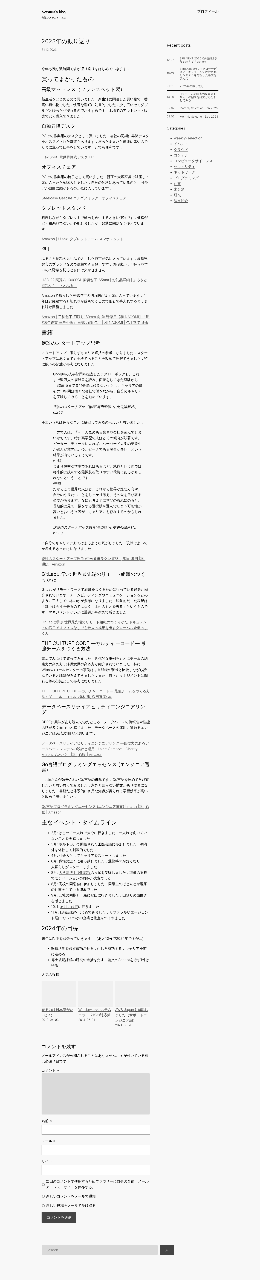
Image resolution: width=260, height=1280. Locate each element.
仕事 (177, 183)
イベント (181, 144)
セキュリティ (184, 166)
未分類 (179, 189)
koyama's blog (54, 11)
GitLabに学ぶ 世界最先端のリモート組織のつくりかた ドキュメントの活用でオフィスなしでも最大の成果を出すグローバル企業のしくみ (95, 628)
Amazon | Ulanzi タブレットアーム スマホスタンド (83, 239)
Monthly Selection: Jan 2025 (199, 108)
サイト (47, 1161)
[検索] (167, 1250)
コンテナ (181, 155)
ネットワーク (184, 172)
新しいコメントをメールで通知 (71, 1196)
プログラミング (186, 178)
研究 (177, 195)
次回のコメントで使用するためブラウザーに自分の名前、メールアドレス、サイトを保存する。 (97, 1184)
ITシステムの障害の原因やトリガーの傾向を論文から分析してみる (198, 97)
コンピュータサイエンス (193, 161)
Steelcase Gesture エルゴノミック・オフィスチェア (84, 198)
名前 (47, 1121)
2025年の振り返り (192, 86)
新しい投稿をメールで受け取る (71, 1205)
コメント (50, 1070)
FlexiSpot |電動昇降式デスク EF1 (68, 157)
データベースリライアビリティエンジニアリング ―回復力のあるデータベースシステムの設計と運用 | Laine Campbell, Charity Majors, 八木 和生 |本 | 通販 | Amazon (95, 749)
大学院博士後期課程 (75, 872)
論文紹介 (181, 200)
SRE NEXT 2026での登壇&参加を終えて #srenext (198, 60)
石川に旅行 (69, 906)
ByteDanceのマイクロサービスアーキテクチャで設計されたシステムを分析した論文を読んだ (198, 73)
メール (48, 1141)
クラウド (181, 149)
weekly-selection (188, 138)
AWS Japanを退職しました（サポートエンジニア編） (131, 1015)
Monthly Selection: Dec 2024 (199, 116)
